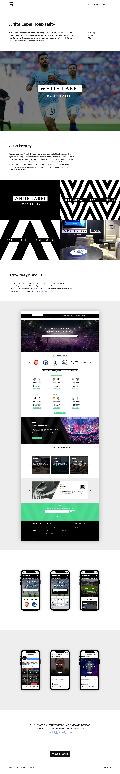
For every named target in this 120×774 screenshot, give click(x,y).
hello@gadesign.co (60, 732)
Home (87, 4)
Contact (106, 4)
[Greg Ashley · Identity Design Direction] (11, 4)
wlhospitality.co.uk (46, 291)
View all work (60, 754)
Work (96, 4)
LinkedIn (31, 767)
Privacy (105, 767)
